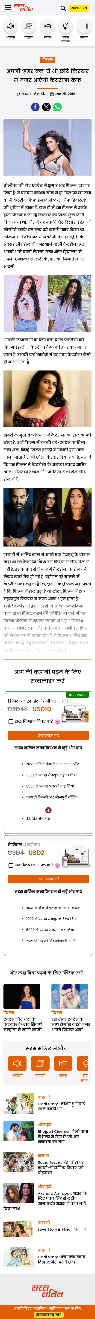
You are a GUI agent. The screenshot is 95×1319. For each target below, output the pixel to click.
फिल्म (84, 37)
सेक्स (47, 37)
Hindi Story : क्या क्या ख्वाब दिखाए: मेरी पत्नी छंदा (62, 1259)
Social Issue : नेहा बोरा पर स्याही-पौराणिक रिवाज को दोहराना (61, 1167)
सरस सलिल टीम (34, 94)
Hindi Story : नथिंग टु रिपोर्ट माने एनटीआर (61, 1106)
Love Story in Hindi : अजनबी (63, 1229)
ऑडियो (10, 37)
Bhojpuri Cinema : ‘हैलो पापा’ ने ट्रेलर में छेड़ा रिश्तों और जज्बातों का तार (63, 1137)
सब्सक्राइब (79, 8)
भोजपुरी (44, 1125)
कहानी (28, 37)
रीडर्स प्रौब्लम (65, 39)
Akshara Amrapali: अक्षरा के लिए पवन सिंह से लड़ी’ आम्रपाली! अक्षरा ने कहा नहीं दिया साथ (45, 1201)
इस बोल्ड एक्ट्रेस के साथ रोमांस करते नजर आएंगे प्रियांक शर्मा (70, 1025)
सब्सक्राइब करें (48, 735)
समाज (43, 1155)
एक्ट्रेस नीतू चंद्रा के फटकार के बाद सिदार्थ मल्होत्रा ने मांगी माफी (22, 1025)
